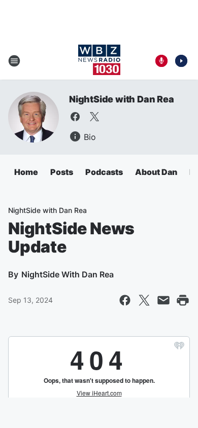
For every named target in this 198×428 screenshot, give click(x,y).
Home (26, 172)
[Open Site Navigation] (14, 61)
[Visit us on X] (94, 117)
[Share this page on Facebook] (125, 300)
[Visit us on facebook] (75, 117)
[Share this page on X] (144, 300)
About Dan (156, 172)
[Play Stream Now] (181, 61)
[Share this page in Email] (163, 300)
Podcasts (104, 172)
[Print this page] (183, 300)
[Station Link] (99, 61)
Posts (61, 172)
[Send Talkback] (161, 61)
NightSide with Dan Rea (121, 99)
